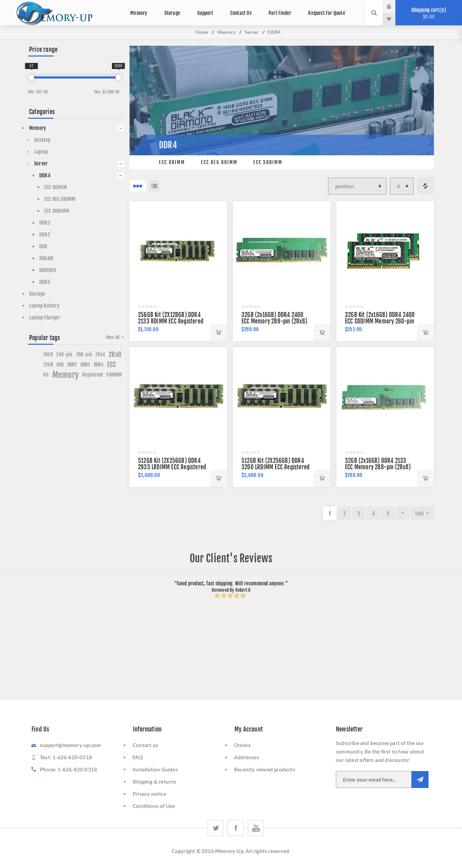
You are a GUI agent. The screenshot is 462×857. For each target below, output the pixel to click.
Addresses (246, 757)
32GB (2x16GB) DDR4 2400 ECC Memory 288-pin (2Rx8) (274, 318)
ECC (111, 365)
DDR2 (44, 234)
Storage (37, 294)
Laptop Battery (44, 305)
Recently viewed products (264, 769)
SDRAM (46, 258)
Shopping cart (427, 13)
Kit (46, 374)
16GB (48, 354)
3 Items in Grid (138, 186)
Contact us (145, 745)
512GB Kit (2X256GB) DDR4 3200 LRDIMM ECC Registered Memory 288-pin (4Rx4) (275, 467)
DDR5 (44, 282)
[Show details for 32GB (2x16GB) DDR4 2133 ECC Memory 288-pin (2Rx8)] (385, 396)
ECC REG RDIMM (219, 162)
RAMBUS (47, 270)
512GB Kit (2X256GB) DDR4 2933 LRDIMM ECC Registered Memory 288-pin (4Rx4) (172, 467)
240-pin (64, 354)
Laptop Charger (44, 317)
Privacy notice (149, 794)
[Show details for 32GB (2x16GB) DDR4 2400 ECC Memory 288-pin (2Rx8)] (281, 250)
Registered (92, 374)
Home (201, 32)
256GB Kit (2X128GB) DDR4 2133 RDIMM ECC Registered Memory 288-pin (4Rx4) (170, 321)
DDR (43, 246)
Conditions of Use (154, 806)
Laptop (41, 152)
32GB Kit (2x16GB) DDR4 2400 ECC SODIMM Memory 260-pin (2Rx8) (380, 321)
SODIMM (114, 374)
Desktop (42, 140)
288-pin (84, 354)
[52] (31, 77)
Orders (242, 745)
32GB (48, 364)
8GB (60, 364)
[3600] (118, 77)
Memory (226, 32)
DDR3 (44, 223)
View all (113, 337)
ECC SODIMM (267, 162)
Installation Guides (155, 769)
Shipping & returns (155, 782)
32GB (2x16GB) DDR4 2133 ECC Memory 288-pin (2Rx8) (378, 464)
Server (252, 32)
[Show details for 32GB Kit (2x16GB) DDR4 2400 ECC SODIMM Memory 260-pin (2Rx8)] (385, 250)
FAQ (138, 757)
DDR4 (44, 175)
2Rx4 (100, 354)
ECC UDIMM (172, 162)
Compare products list (425, 186)
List (154, 186)
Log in (394, 6)
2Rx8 (115, 355)
